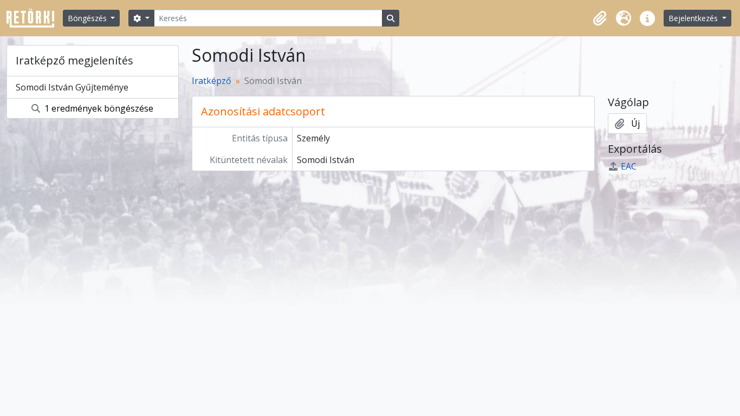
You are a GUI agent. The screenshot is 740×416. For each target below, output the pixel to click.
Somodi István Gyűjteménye (72, 87)
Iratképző (211, 81)
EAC (629, 166)
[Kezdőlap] (35, 18)
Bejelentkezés (694, 18)
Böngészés (88, 18)
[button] (600, 18)
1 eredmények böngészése (97, 108)
